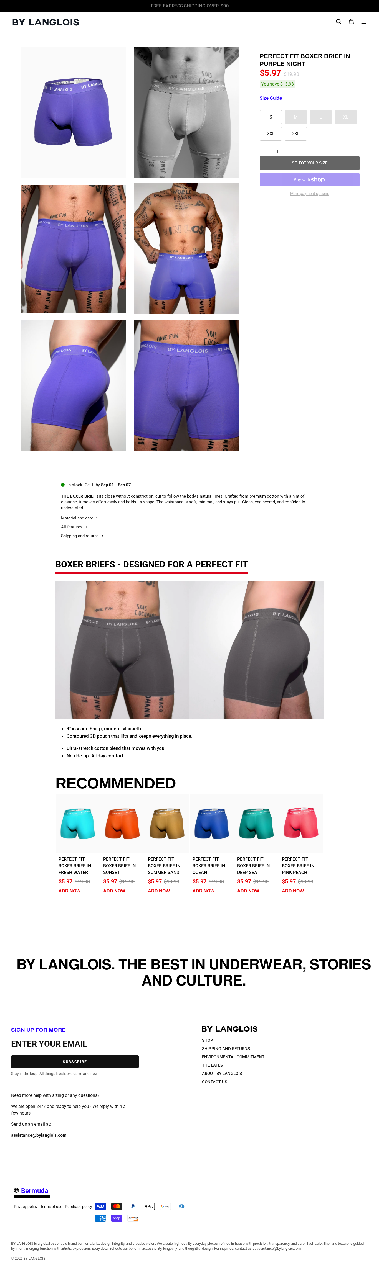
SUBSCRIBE (75, 1061)
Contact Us (214, 1081)
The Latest (213, 1065)
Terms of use (51, 1206)
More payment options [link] (309, 193)
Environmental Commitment (233, 1056)
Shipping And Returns (226, 1048)
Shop (207, 1040)
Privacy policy (25, 1206)
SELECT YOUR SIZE (309, 163)
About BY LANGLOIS (222, 1073)
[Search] (338, 21)
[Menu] (364, 22)
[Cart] (351, 23)
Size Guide (271, 98)
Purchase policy (78, 1206)
